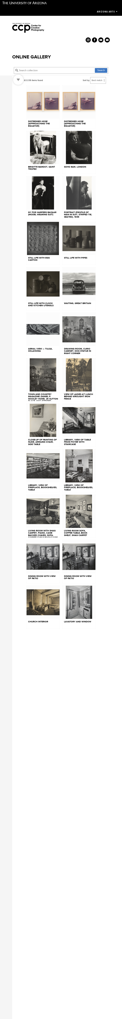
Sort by (86, 80)
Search (101, 70)
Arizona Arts (106, 11)
